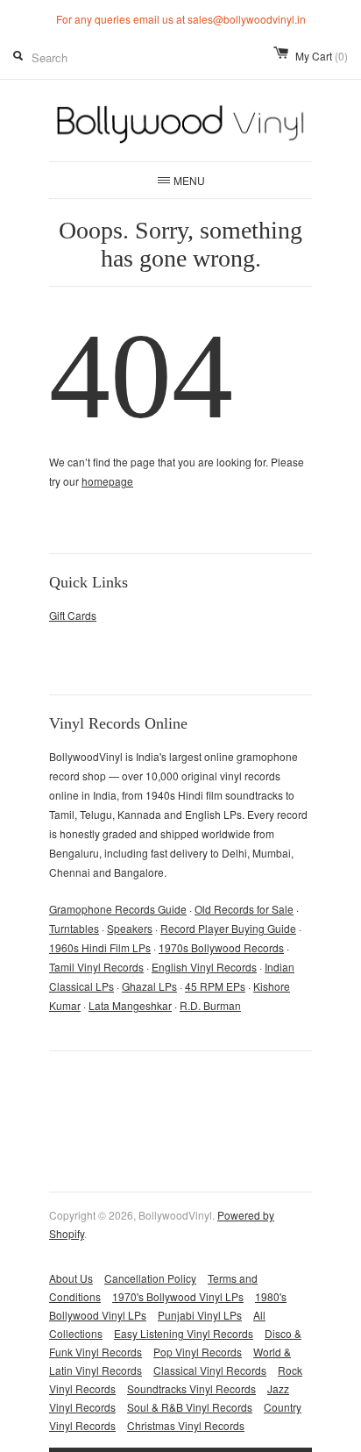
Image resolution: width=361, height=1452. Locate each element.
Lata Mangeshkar (130, 1005)
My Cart (321, 55)
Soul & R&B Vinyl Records (189, 1406)
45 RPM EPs (215, 986)
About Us (71, 1277)
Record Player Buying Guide (228, 928)
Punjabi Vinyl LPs (200, 1314)
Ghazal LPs (149, 986)
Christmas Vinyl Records (185, 1425)
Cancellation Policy (150, 1277)
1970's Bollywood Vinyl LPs (178, 1296)
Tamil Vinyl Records (96, 966)
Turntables (74, 928)
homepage (107, 480)
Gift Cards (72, 615)
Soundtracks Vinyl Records (191, 1388)
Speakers (129, 928)
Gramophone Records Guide (118, 908)
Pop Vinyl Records (197, 1351)
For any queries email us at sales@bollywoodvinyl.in (181, 19)
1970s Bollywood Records (221, 947)
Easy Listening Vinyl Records (183, 1333)
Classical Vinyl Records (209, 1370)
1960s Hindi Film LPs (100, 947)
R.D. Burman (210, 1005)
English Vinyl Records (204, 966)
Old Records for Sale (244, 908)
